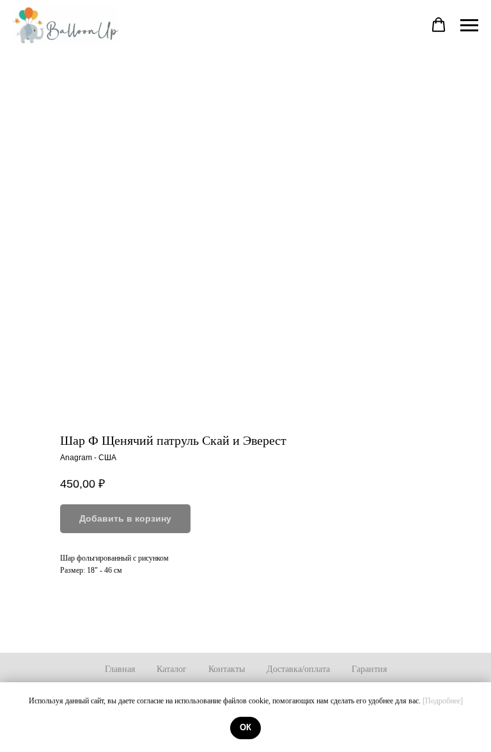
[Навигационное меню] (469, 25)
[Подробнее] (443, 700)
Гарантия (369, 669)
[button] (438, 25)
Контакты (226, 669)
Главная (120, 669)
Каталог (172, 669)
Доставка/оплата (298, 669)
